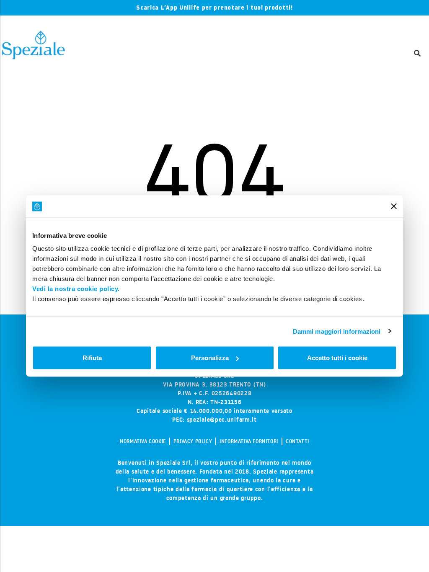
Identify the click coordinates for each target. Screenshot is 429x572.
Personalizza (210, 357)
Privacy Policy (192, 441)
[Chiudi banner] (394, 206)
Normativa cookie (143, 441)
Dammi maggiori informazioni (337, 331)
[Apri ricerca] (417, 54)
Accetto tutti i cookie (337, 357)
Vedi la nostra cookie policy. (76, 288)
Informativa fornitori (249, 441)
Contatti (297, 441)
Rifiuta (92, 357)
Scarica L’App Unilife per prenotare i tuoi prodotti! (214, 7)
